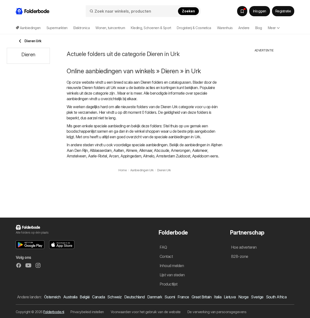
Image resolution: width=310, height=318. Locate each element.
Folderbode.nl (53, 312)
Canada (98, 296)
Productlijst (169, 284)
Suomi (169, 296)
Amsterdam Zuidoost (173, 156)
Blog (258, 28)
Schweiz (114, 296)
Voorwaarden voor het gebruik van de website (146, 312)
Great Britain (201, 296)
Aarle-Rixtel (97, 156)
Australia (70, 296)
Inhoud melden (172, 265)
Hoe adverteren (244, 247)
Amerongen (180, 150)
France (183, 296)
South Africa (276, 296)
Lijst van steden (172, 274)
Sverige (257, 296)
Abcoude (161, 150)
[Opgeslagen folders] (242, 11)
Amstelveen (76, 156)
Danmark (154, 296)
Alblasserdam (101, 150)
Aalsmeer (199, 150)
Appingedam (130, 156)
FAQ (163, 247)
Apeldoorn (200, 156)
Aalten (118, 150)
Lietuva (230, 296)
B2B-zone (239, 256)
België (85, 296)
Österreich (52, 296)
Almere (131, 150)
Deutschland (134, 296)
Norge (243, 296)
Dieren (145, 82)
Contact (166, 256)
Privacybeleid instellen (87, 312)
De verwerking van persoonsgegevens (217, 312)
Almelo (148, 156)
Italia (217, 296)
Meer (272, 28)
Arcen (114, 156)
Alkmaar (145, 150)
